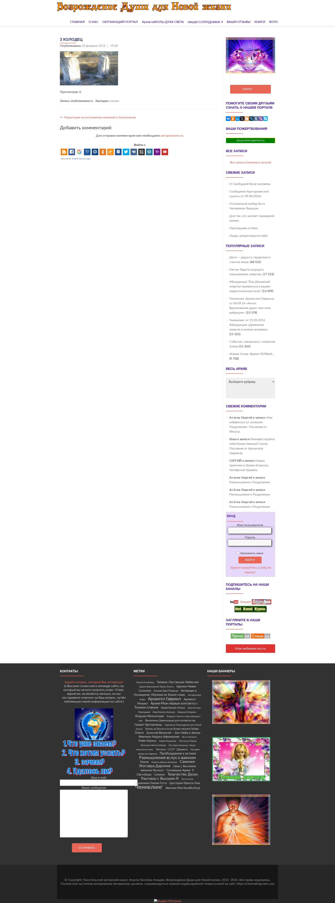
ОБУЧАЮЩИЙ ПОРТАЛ (120, 21)
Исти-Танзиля (189, 737)
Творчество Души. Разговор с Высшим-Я (170, 776)
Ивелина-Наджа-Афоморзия (159, 736)
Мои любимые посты (250, 648)
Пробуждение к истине (178, 753)
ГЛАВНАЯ (77, 21)
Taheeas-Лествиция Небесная (178, 682)
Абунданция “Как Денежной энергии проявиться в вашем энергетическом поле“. (249, 286)
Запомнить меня (251, 553)
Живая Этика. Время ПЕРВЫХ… (252, 354)
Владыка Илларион (187, 712)
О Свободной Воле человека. (250, 184)
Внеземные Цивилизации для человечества (170, 720)
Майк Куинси (147, 740)
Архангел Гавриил (164, 699)
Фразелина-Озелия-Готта (151, 783)
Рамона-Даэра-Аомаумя (164, 762)
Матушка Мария (188, 741)
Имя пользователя (250, 525)
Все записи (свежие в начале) (250, 162)
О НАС (93, 21)
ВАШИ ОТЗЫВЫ (238, 21)
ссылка (114, 100)
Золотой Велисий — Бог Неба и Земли (173, 732)
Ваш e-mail (98, 777)
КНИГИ (259, 21)
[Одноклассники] (233, 118)
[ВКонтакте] (228, 118)
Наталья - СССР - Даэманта (172, 749)
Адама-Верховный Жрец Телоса (156, 687)
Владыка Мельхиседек (149, 716)
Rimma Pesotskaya (145, 682)
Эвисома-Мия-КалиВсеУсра (182, 788)
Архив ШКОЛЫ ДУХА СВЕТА (163, 21)
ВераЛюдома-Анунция (164, 712)
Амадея (245, 601)
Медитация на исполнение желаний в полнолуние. (98, 117)
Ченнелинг (149, 787)
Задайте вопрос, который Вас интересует (93, 682)
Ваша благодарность (251, 140)
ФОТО (273, 21)
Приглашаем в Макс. (244, 228)
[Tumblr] (256, 118)
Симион (159, 774)
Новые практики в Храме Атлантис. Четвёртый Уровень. (249, 465)
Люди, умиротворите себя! (248, 235)
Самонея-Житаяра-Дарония (167, 764)
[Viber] (260, 118)
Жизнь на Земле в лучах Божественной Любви (172, 729)
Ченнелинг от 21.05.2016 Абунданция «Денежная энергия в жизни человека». (249, 325)
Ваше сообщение (94, 787)
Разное (144, 762)
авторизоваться (172, 135)
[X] (242, 118)
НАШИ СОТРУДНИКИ (204, 22)
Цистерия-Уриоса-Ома (184, 783)
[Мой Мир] (237, 118)
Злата (139, 732)
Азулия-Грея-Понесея (166, 691)
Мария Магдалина (167, 741)
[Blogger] (246, 118)
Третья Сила (187, 779)
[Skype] (265, 118)
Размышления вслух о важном (167, 758)
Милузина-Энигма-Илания (153, 745)
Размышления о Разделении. (249, 482)
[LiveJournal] (251, 118)
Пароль (250, 537)
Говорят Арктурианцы (148, 724)
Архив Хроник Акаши (173, 707)
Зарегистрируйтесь (244, 567)
